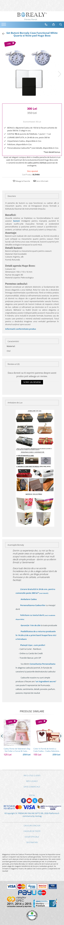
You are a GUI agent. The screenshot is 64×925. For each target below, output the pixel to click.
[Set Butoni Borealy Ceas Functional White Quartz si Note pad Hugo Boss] (32, 71)
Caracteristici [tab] (13, 341)
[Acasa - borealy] (32, 16)
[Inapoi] (2, 34)
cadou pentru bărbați (36, 162)
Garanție (30, 625)
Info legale (32, 781)
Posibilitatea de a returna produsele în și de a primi (36, 635)
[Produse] (4, 25)
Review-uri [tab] (13, 364)
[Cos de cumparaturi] (53, 24)
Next (59, 74)
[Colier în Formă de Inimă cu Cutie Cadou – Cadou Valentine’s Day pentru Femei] (46, 733)
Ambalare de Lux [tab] (15, 402)
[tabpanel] (32, 71)
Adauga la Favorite (22, 181)
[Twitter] (35, 800)
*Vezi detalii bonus (52, 152)
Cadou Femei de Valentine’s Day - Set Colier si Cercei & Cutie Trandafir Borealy (17, 750)
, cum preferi (32, 645)
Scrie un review (32, 382)
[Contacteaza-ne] (46, 24)
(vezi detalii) (43, 593)
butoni (16, 221)
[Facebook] (23, 800)
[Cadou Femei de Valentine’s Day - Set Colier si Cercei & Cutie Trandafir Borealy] (17, 733)
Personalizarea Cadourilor (32, 605)
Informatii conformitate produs (20, 329)
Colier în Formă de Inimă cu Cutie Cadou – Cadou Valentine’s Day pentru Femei (46, 750)
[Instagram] (40, 800)
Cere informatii (42, 181)
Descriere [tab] (12, 196)
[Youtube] (29, 800)
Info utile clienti (32, 775)
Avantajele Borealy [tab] (16, 545)
